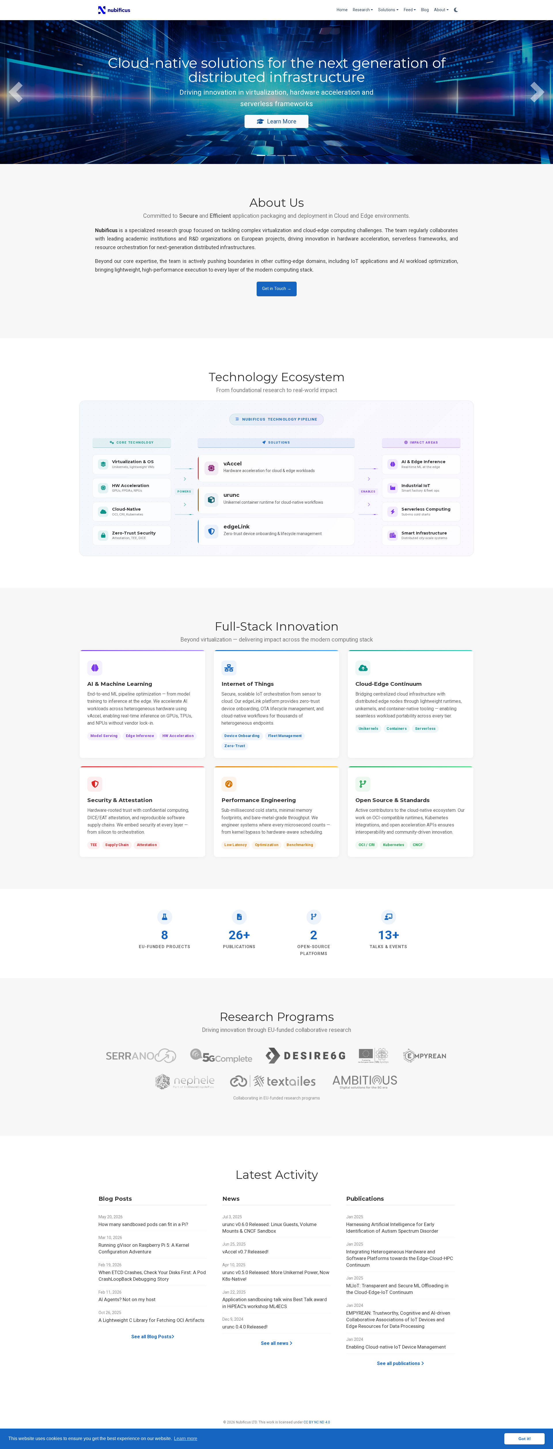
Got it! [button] (524, 1438)
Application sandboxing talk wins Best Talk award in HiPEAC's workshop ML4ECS (274, 1303)
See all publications (399, 1363)
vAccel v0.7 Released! (245, 1252)
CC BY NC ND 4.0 (317, 1422)
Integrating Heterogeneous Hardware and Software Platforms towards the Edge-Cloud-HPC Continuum (399, 1258)
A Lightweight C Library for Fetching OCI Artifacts (151, 1320)
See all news (275, 1343)
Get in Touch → (276, 288)
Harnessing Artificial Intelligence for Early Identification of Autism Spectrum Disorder (392, 1228)
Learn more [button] (185, 1438)
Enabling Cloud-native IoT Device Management (396, 1347)
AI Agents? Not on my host (127, 1299)
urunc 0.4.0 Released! (245, 1327)
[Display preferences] (456, 10)
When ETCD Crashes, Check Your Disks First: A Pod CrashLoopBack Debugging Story (152, 1276)
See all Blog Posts (151, 1336)
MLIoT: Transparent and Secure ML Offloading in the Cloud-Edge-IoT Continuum (397, 1289)
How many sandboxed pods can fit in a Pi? (143, 1224)
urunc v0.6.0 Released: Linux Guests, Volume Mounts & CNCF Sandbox (269, 1228)
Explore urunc (129, 117)
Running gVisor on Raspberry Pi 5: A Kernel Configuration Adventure (144, 1248)
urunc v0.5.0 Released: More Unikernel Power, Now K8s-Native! (275, 1276)
